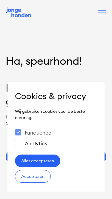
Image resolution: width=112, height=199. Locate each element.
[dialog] (56, 137)
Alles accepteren (37, 160)
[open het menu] (102, 12)
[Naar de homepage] (18, 12)
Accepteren (33, 176)
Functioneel (39, 132)
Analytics (36, 143)
